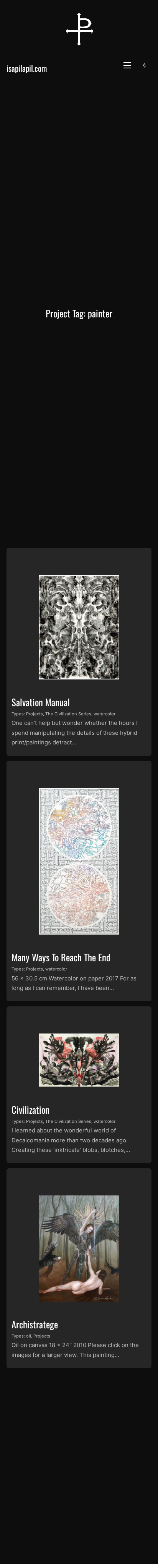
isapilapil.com (27, 68)
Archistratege (35, 1324)
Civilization (30, 1109)
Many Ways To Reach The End (61, 957)
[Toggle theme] (144, 65)
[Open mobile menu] (127, 65)
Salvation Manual (41, 702)
